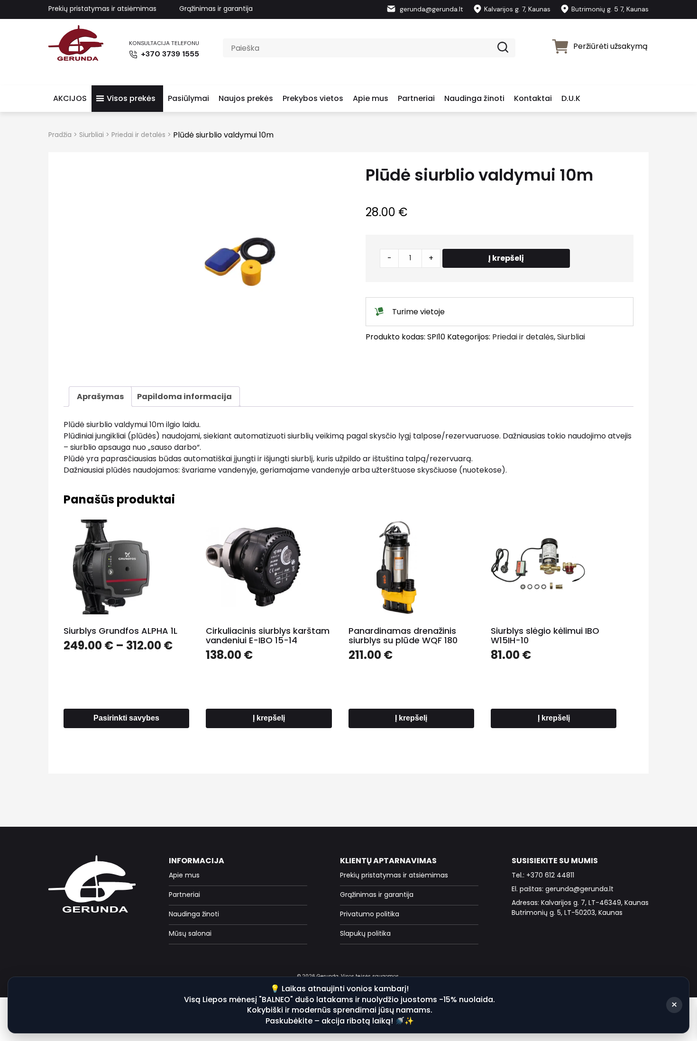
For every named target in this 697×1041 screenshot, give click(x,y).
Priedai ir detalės (138, 134)
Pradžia (60, 134)
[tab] (100, 396)
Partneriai (416, 98)
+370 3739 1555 (169, 54)
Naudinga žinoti (474, 98)
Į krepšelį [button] (269, 718)
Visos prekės (131, 98)
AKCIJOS (70, 98)
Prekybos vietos (313, 98)
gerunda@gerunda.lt (430, 9)
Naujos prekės (246, 98)
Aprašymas (100, 396)
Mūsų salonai (190, 933)
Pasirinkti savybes (126, 718)
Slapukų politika (365, 933)
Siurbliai (91, 134)
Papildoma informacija (184, 396)
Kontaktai (533, 98)
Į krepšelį (506, 258)
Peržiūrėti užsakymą (610, 46)
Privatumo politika (369, 914)
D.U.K (570, 98)
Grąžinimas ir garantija (216, 8)
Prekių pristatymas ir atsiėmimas (102, 8)
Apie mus (370, 98)
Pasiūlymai (188, 98)
